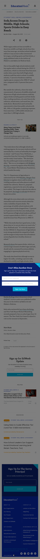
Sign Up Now (20, 289)
